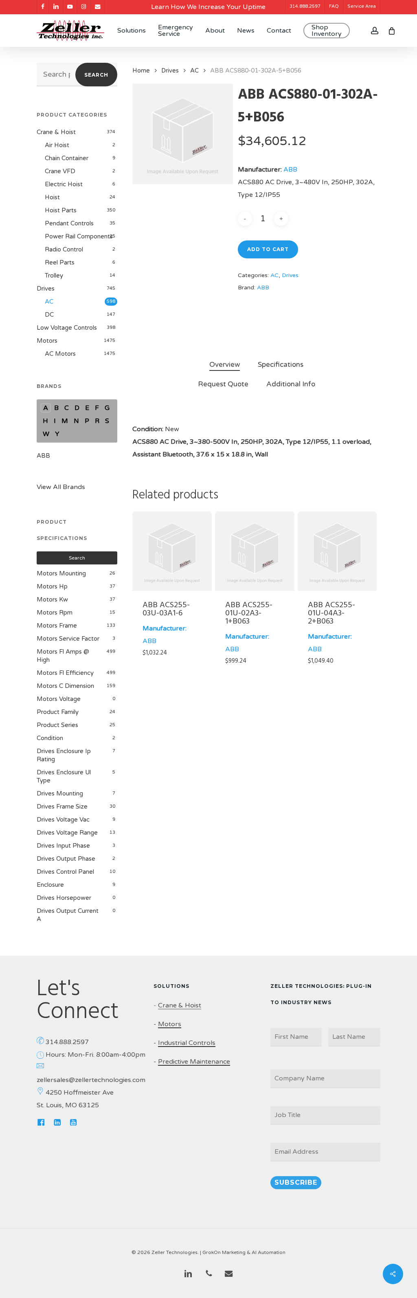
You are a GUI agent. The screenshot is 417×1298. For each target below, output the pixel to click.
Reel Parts (60, 262)
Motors (47, 340)
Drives (46, 288)
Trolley (54, 275)
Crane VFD (60, 171)
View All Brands (61, 487)
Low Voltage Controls (67, 327)
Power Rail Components (79, 236)
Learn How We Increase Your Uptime (208, 7)
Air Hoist (57, 145)
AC (49, 301)
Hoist (52, 197)
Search (96, 75)
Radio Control (64, 249)
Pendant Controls (69, 223)
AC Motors (60, 353)
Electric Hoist (64, 184)
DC (49, 314)
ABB (43, 455)
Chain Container (66, 158)
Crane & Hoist (56, 132)
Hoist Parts (61, 210)
